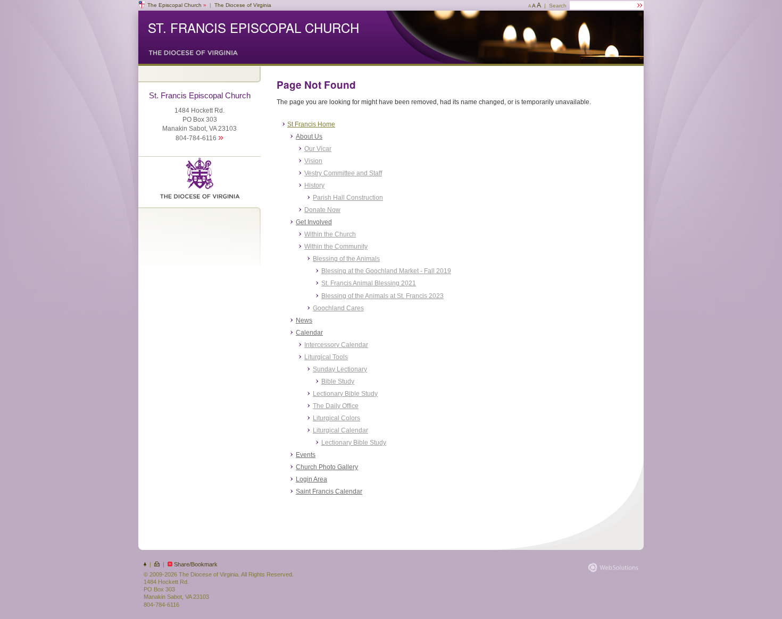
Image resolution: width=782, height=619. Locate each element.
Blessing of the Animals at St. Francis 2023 (382, 296)
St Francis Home (311, 124)
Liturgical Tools (326, 357)
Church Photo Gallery (327, 467)
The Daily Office (336, 406)
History (314, 185)
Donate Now (322, 210)
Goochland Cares (338, 308)
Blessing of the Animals (346, 258)
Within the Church (330, 234)
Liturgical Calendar (340, 430)
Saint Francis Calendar (329, 491)
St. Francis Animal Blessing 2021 (368, 283)
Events (305, 455)
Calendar (309, 332)
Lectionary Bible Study (345, 393)
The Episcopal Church (176, 5)
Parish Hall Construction (348, 197)
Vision (313, 161)
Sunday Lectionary (340, 369)
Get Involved (314, 222)
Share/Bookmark (196, 564)
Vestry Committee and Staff (343, 173)
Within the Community (336, 246)
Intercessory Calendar (336, 345)
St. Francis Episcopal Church (253, 27)
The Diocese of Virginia (242, 5)
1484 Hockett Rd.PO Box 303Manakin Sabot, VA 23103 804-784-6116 (200, 116)
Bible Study (337, 381)
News (304, 320)
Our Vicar (317, 148)
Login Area (311, 479)
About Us (309, 136)
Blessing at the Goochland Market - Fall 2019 (386, 271)
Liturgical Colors (336, 418)
